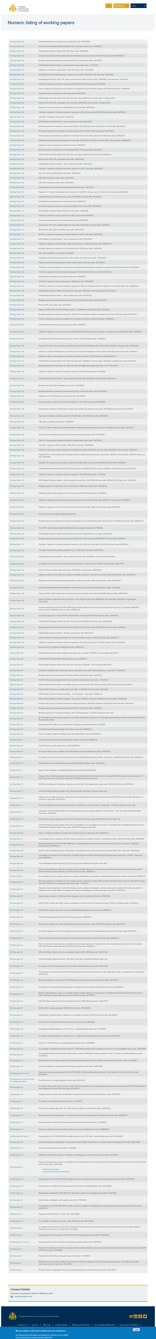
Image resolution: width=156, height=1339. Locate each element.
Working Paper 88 (16, 708)
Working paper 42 (16, 1008)
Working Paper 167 (17, 258)
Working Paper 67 (16, 839)
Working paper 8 (16, 1235)
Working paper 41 (16, 1015)
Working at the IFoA (81, 1325)
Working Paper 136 (17, 427)
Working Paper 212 (17, 46)
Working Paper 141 (17, 396)
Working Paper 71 (16, 812)
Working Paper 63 (16, 863)
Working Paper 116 (17, 550)
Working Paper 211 (17, 51)
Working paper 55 (16, 917)
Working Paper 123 (17, 507)
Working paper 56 (16, 910)
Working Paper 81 (16, 746)
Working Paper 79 (16, 757)
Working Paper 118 (17, 538)
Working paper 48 (16, 966)
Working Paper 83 (16, 734)
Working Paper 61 (16, 876)
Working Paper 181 (17, 192)
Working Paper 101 (17, 642)
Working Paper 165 (17, 267)
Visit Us (35, 1325)
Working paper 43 (16, 1001)
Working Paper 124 (17, 500)
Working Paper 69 (16, 826)
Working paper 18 (16, 1155)
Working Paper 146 (17, 366)
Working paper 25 (16, 1115)
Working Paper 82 (16, 740)
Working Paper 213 (17, 42)
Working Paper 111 (17, 580)
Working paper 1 (16, 1270)
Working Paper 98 (16, 659)
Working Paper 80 (16, 751)
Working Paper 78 (16, 763)
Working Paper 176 (17, 215)
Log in (134, 6)
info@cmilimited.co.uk (23, 1296)
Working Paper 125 (17, 493)
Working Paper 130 (17, 463)
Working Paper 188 (17, 159)
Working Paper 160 (17, 291)
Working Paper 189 (17, 154)
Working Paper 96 (16, 670)
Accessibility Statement (104, 1325)
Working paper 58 (16, 896)
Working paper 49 (16, 959)
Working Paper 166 (17, 262)
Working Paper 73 (16, 798)
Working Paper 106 (17, 615)
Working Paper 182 (17, 187)
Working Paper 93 (16, 684)
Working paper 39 (16, 1029)
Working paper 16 (16, 1179)
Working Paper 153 (17, 325)
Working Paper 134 (17, 440)
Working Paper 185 (17, 173)
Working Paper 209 (17, 60)
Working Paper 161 (17, 286)
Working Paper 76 (16, 777)
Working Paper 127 (17, 480)
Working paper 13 (16, 1200)
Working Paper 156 (17, 309)
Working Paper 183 (17, 183)
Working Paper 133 (17, 445)
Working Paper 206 (17, 74)
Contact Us (22, 1325)
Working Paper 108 (17, 600)
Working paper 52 (16, 938)
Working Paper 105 (17, 621)
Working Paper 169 (17, 248)
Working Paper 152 (17, 332)
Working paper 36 (16, 1049)
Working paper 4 (53, 1229)
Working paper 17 (16, 1167)
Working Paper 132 (17, 450)
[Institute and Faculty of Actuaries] (19, 8)
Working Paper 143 (17, 385)
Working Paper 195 (17, 126)
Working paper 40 (16, 1022)
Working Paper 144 (17, 378)
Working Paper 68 (16, 833)
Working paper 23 (16, 1129)
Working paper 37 (16, 1043)
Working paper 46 (16, 980)
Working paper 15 (16, 1186)
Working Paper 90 (16, 699)
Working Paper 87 (16, 713)
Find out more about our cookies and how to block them (34, 1337)
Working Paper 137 (17, 422)
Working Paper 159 (17, 295)
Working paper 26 (16, 1108)
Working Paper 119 (17, 534)
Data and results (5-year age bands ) (56, 1171)
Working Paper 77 (16, 770)
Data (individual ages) (51, 1169)
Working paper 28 (16, 1094)
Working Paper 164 (17, 272)
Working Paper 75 (17, 784)
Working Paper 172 (17, 234)
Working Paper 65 (16, 850)
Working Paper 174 (17, 225)
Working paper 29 (16, 1087)
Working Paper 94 (16, 680)
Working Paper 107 (17, 608)
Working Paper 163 (17, 277)
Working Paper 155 (17, 314)
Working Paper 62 (16, 870)
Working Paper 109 (17, 593)
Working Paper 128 (17, 474)
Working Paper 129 (17, 468)
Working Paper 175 (17, 220)
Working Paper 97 (16, 665)
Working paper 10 (16, 1221)
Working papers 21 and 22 (19, 1136)
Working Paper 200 (17, 103)
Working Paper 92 (16, 689)
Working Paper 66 (16, 845)
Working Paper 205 (17, 79)
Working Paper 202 (17, 93)
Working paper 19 (16, 1148)
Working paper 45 (16, 987)
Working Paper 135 (17, 434)
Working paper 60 (16, 882)
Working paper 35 (16, 1054)
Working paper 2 (16, 1263)
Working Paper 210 (17, 56)
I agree (136, 1330)
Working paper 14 (16, 1193)
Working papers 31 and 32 (19, 1073)
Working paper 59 (16, 889)
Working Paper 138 (17, 416)
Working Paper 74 (16, 791)
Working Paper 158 (17, 300)
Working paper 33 (16, 1066)
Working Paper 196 (17, 121)
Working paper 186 (17, 168)
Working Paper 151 (17, 339)
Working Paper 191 (17, 145)
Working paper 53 (16, 931)
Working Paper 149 (17, 351)
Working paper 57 (16, 903)
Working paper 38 (16, 1036)
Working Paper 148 (17, 356)
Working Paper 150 (17, 346)
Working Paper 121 (17, 521)
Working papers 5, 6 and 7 (19, 1242)
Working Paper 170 (17, 244)
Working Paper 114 (17, 564)
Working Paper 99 (16, 653)
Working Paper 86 (16, 719)
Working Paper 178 (17, 206)
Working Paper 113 (17, 570)
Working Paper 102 (17, 638)
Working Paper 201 (17, 98)
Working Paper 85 (16, 724)
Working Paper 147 (17, 361)
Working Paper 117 (17, 544)
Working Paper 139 (17, 409)
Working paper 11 (16, 1214)
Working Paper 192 (17, 140)
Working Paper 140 (17, 402)
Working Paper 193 (17, 136)
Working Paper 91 (16, 694)
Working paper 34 (16, 1060)
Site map (47, 1325)
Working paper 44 (16, 994)
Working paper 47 (16, 973)
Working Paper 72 (16, 805)
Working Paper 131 (17, 456)
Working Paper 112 (17, 575)
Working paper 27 (16, 1101)
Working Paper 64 (16, 856)
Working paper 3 (16, 1256)
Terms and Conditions (129, 1325)
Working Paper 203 (17, 89)
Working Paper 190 (17, 150)
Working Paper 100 (17, 647)
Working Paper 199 (17, 107)
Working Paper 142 (17, 391)
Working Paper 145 (17, 371)
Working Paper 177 (17, 211)
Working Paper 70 (16, 819)
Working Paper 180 (17, 197)
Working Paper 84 (16, 729)
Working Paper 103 (17, 633)
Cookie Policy (61, 1325)
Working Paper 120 (17, 528)
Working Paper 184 (17, 178)
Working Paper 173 (17, 230)
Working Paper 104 (17, 627)
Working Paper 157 (17, 305)
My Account (119, 6)
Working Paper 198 (17, 112)
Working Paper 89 (16, 703)
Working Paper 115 (17, 557)
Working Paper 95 (16, 675)
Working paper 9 (16, 1228)
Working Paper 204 (17, 84)
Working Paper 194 (17, 131)
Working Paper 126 (17, 486)
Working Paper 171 (17, 239)
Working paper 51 (16, 945)
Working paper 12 (16, 1207)
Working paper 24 (16, 1122)
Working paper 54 (16, 924)
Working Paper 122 (17, 514)
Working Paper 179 (17, 201)
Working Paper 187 (17, 164)
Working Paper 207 (17, 70)
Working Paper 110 (17, 587)
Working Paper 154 (17, 319)
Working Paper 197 (17, 117)
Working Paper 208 (17, 65)
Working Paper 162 (17, 281)
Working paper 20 (16, 1142)
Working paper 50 (16, 952)
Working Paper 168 (17, 253)
